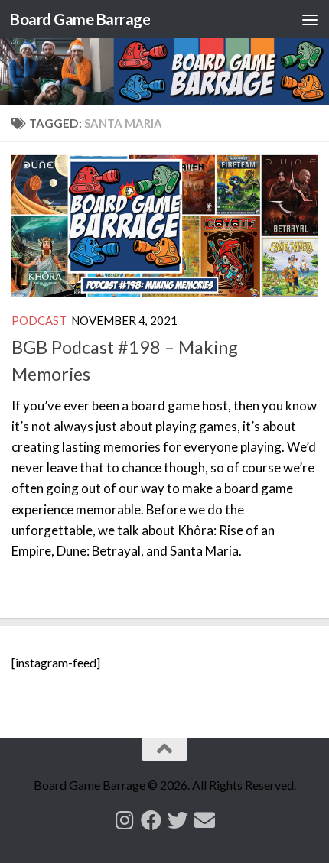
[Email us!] (204, 819)
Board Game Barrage (80, 19)
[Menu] (310, 19)
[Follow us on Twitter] (178, 819)
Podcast (39, 320)
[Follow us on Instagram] (124, 819)
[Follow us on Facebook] (151, 819)
